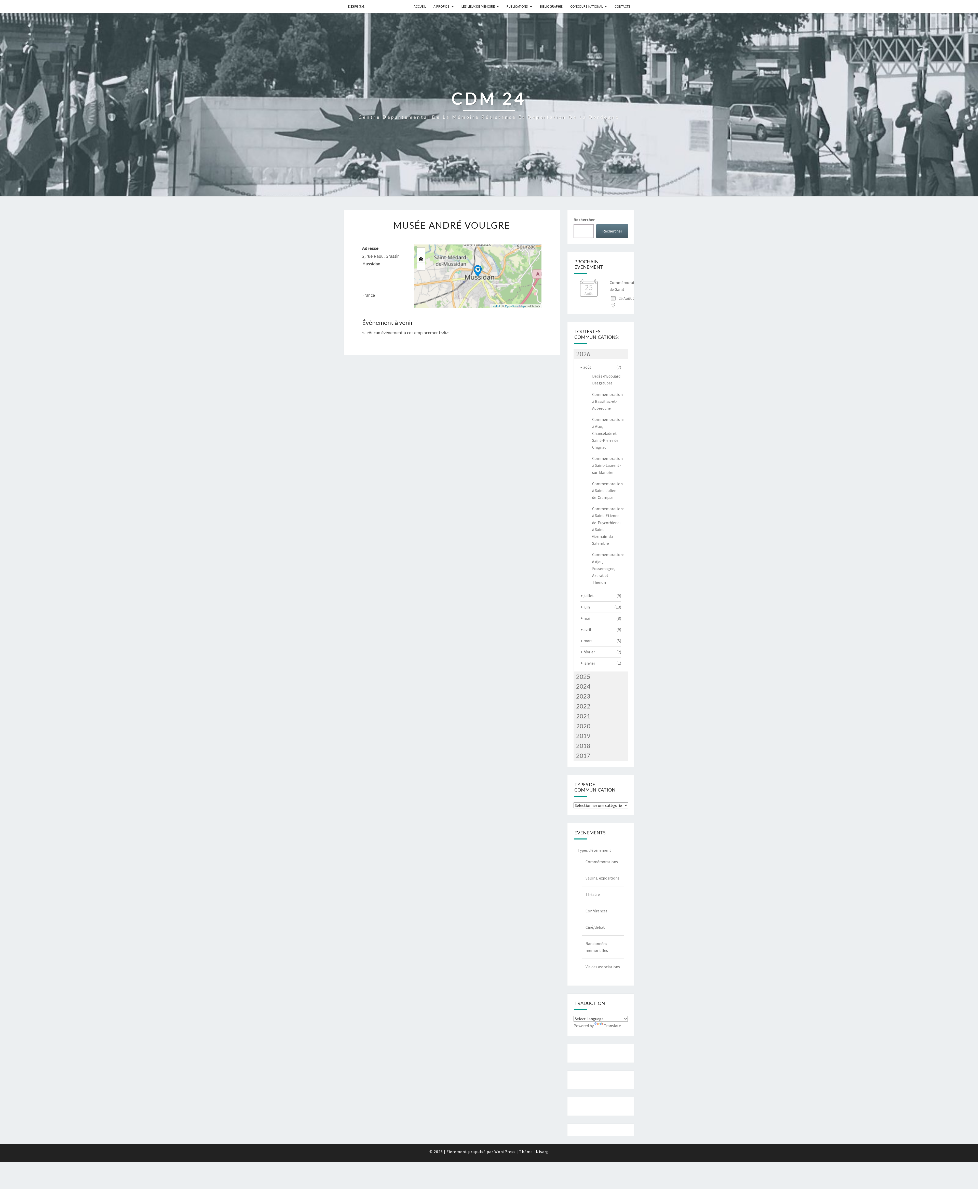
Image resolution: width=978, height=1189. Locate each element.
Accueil (420, 6)
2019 (583, 735)
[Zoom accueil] (421, 259)
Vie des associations (603, 966)
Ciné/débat (595, 927)
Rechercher (584, 219)
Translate (612, 1025)
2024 (583, 686)
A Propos (441, 6)
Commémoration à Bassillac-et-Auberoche (607, 401)
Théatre (593, 894)
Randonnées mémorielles (597, 947)
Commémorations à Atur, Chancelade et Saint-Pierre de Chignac (608, 433)
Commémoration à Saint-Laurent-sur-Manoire (607, 465)
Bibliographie (551, 6)
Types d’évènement (594, 850)
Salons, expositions (602, 878)
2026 (583, 353)
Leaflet (496, 306)
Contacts (622, 6)
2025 (583, 676)
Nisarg (542, 1151)
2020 (583, 726)
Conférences (596, 910)
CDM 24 (356, 6)
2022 (583, 706)
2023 (583, 696)
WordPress (504, 1151)
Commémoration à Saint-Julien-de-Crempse (607, 490)
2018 (583, 745)
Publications (517, 6)
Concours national (586, 6)
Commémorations (602, 861)
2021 (583, 716)
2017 (583, 755)
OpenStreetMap (515, 306)
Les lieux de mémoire (478, 6)
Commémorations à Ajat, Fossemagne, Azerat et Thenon (608, 568)
